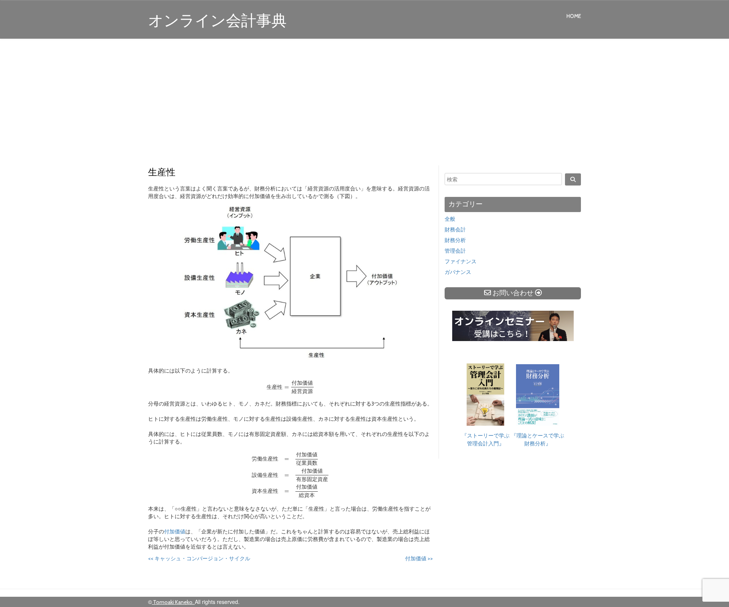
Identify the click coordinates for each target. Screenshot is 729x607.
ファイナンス (461, 261)
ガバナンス (458, 272)
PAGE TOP (705, 582)
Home (573, 16)
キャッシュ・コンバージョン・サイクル (199, 558)
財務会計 (455, 229)
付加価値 (174, 531)
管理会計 (455, 250)
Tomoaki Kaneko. (173, 602)
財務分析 (455, 240)
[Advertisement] (364, 103)
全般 (450, 218)
